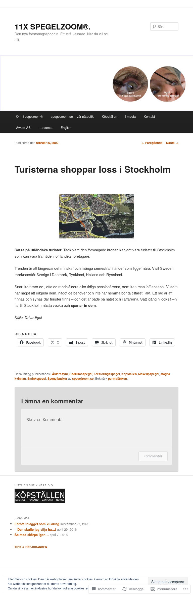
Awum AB (23, 127)
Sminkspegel (36, 378)
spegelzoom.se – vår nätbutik (72, 116)
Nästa (172, 142)
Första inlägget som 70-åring (37, 523)
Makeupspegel (148, 374)
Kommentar (153, 456)
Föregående (151, 142)
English (66, 127)
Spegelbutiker (57, 378)
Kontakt (149, 116)
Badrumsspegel (80, 374)
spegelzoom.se (83, 378)
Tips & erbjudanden (31, 547)
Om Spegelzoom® (29, 116)
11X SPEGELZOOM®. (52, 26)
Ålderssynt (60, 374)
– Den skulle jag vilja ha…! (35, 529)
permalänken (117, 378)
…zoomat (45, 127)
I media (130, 116)
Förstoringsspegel (107, 374)
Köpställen (109, 116)
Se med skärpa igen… (32, 534)
